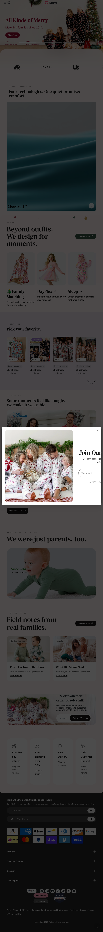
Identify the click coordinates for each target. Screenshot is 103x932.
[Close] (97, 430)
